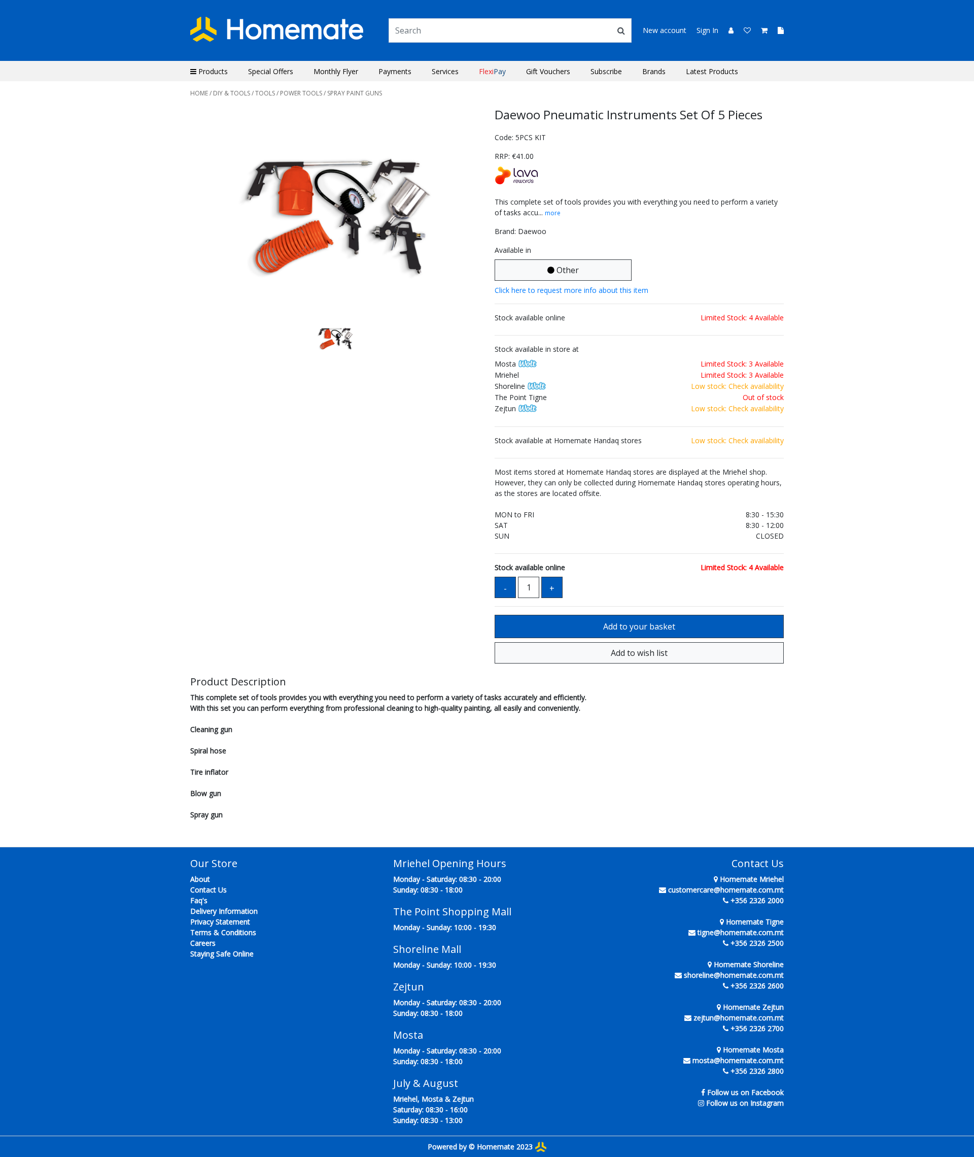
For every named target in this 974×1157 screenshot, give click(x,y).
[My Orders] (777, 30)
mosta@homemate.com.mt (738, 1060)
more (553, 213)
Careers (203, 943)
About (200, 879)
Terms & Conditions (223, 932)
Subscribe (606, 71)
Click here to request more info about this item (571, 290)
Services (445, 71)
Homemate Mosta (752, 1049)
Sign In (707, 30)
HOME (199, 93)
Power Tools (301, 93)
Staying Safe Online (222, 953)
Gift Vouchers (548, 71)
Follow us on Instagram (745, 1103)
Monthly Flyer (336, 71)
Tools (265, 93)
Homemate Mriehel (751, 879)
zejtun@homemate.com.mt (738, 1017)
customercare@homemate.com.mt (726, 890)
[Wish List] (744, 30)
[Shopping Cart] (761, 30)
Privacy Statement (220, 922)
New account (664, 30)
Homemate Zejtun (752, 1007)
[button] (212, 212)
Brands (654, 71)
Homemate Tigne (754, 922)
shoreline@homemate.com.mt (734, 975)
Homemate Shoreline (748, 964)
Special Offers (270, 71)
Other (566, 270)
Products (212, 71)
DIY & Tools (231, 93)
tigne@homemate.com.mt (741, 932)
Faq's (198, 900)
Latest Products (712, 71)
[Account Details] (727, 30)
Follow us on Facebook (745, 1092)
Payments (394, 71)
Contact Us (208, 890)
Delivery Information (224, 911)
